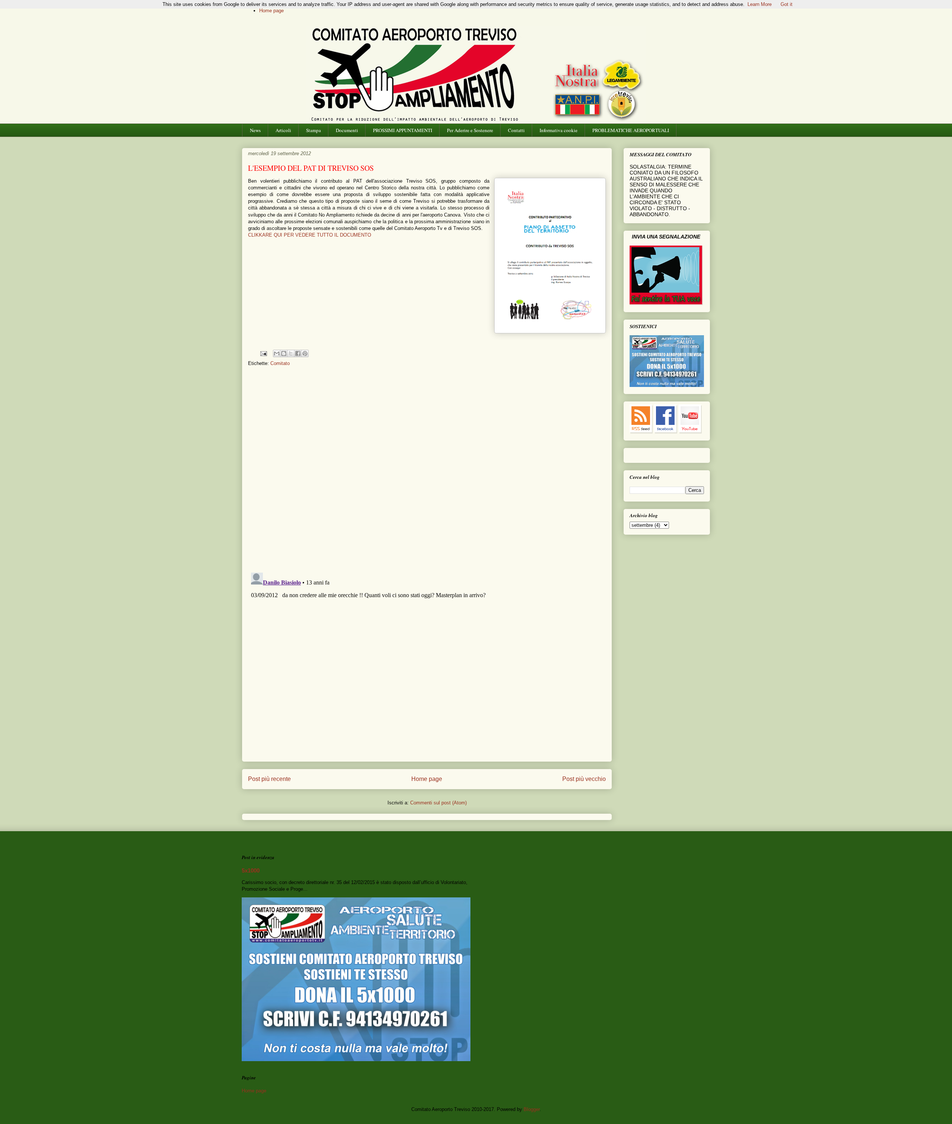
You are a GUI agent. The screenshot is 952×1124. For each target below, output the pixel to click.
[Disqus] (427, 470)
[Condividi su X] (291, 353)
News (255, 130)
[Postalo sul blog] (283, 353)
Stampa (313, 130)
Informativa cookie (559, 130)
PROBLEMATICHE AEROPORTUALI (630, 130)
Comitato (280, 363)
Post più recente (269, 779)
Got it (786, 4)
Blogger (532, 1109)
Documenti (347, 130)
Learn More (759, 4)
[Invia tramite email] (276, 353)
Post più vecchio (584, 779)
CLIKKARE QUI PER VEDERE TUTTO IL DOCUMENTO (309, 235)
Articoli (283, 130)
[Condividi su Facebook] (298, 353)
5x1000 (251, 870)
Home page (271, 10)
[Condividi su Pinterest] (305, 353)
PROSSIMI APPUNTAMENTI (402, 130)
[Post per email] (263, 353)
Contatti (516, 130)
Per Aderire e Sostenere (470, 130)
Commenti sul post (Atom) (438, 803)
